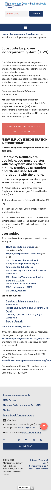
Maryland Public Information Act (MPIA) (22, 405)
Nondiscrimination (37, 466)
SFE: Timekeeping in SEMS (19, 287)
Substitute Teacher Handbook (22, 261)
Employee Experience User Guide (23, 254)
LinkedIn (33, 439)
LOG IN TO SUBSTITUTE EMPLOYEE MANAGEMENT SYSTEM (23, 129)
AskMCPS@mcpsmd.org (29, 428)
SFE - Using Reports (16, 290)
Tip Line (6, 410)
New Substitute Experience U (21, 247)
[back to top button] (44, 426)
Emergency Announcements (16, 395)
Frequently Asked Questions (16, 327)
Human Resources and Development (21, 34)
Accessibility (34, 469)
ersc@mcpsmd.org (31, 433)
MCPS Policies (9, 400)
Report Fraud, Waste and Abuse (18, 415)
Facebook (4, 439)
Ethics (45, 469)
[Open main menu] (25, 27)
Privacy (33, 460)
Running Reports (14, 321)
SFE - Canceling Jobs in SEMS (21, 284)
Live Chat (27, 446)
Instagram (18, 439)
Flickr (41, 439)
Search (36, 14)
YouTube (26, 439)
